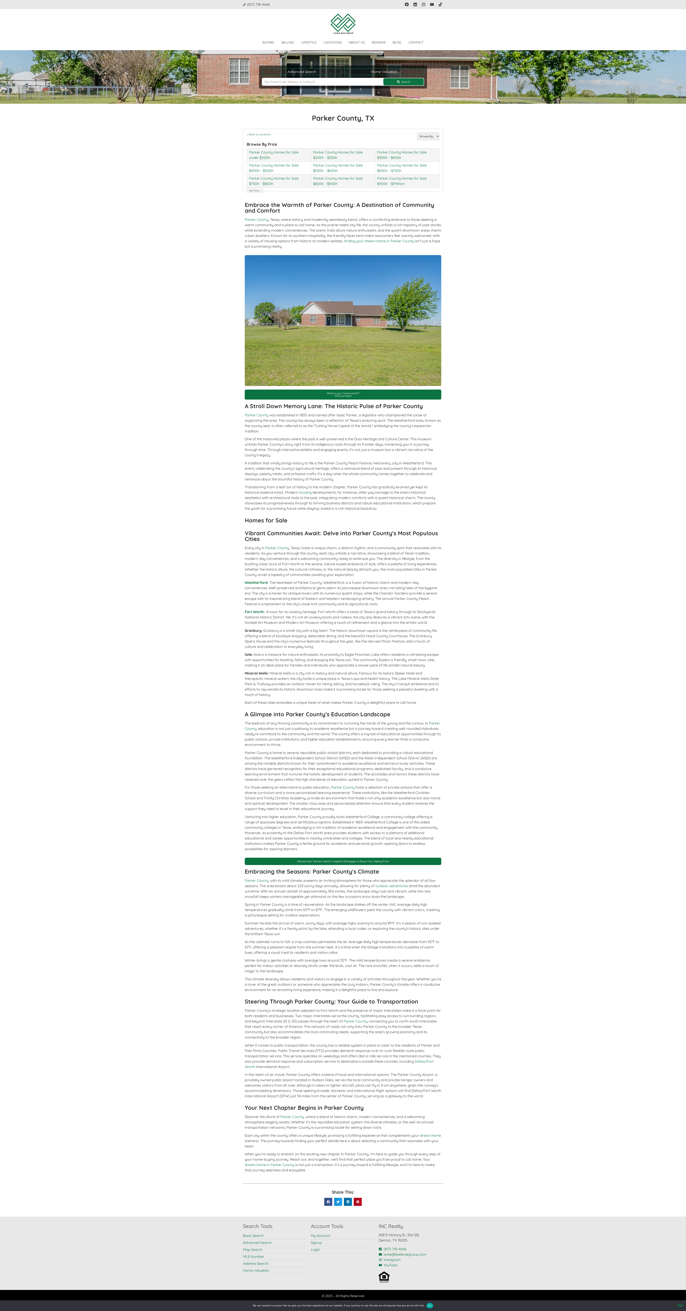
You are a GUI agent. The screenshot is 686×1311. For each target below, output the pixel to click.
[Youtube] (432, 4)
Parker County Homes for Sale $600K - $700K (402, 168)
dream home (430, 1135)
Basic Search (253, 1235)
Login (315, 1249)
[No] (680, 1305)
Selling (287, 42)
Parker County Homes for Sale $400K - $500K (274, 168)
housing (305, 492)
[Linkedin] (415, 4)
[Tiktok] (440, 4)
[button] (328, 1202)
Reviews (379, 42)
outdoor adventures (391, 886)
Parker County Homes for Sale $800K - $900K (338, 181)
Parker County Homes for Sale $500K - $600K (338, 168)
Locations (333, 42)
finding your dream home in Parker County (379, 241)
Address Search (255, 1263)
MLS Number (253, 1256)
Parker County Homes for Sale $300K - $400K (402, 155)
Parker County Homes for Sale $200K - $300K (338, 155)
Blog (397, 42)
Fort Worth (254, 612)
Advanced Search (301, 71)
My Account (320, 1235)
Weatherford (256, 582)
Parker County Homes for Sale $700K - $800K (274, 181)
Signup (316, 1242)
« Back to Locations (259, 134)
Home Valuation (384, 71)
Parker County (257, 219)
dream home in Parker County (269, 1164)
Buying (268, 42)
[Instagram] (423, 4)
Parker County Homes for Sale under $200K (274, 155)
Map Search (252, 1249)
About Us (357, 42)
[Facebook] (407, 4)
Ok (429, 1305)
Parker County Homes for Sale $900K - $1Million (402, 181)
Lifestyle (309, 42)
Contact (416, 42)
